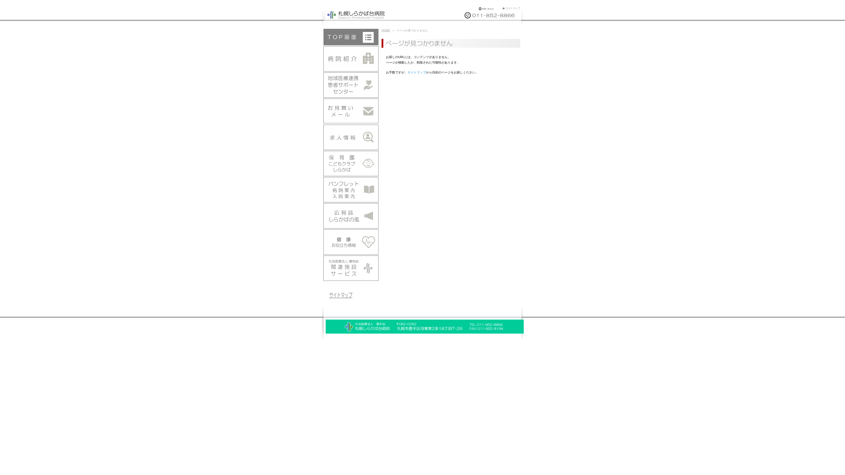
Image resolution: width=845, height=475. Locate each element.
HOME (386, 30)
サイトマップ (417, 72)
